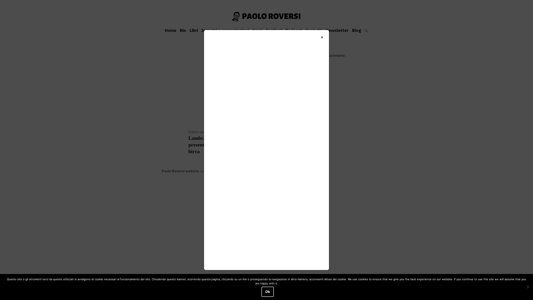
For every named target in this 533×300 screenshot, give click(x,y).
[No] (528, 287)
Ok (267, 292)
